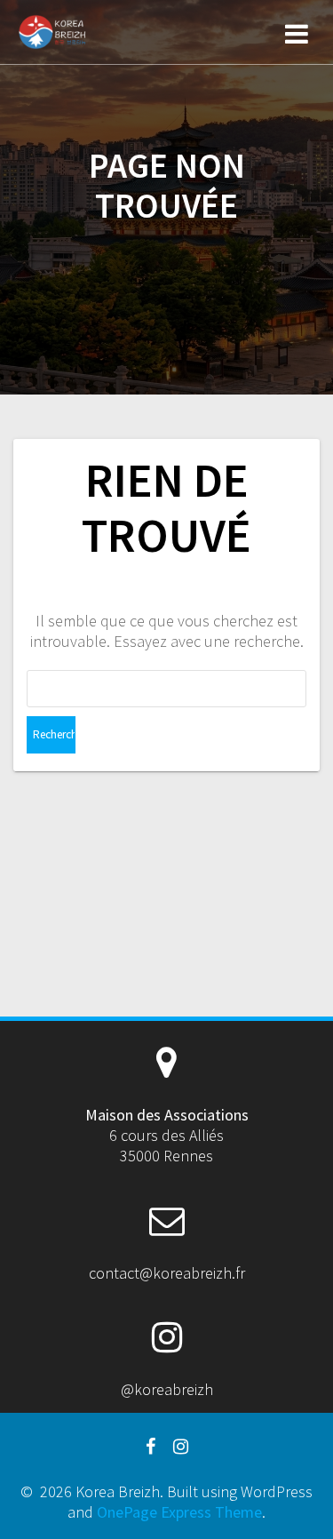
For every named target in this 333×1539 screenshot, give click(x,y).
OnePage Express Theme (179, 1512)
